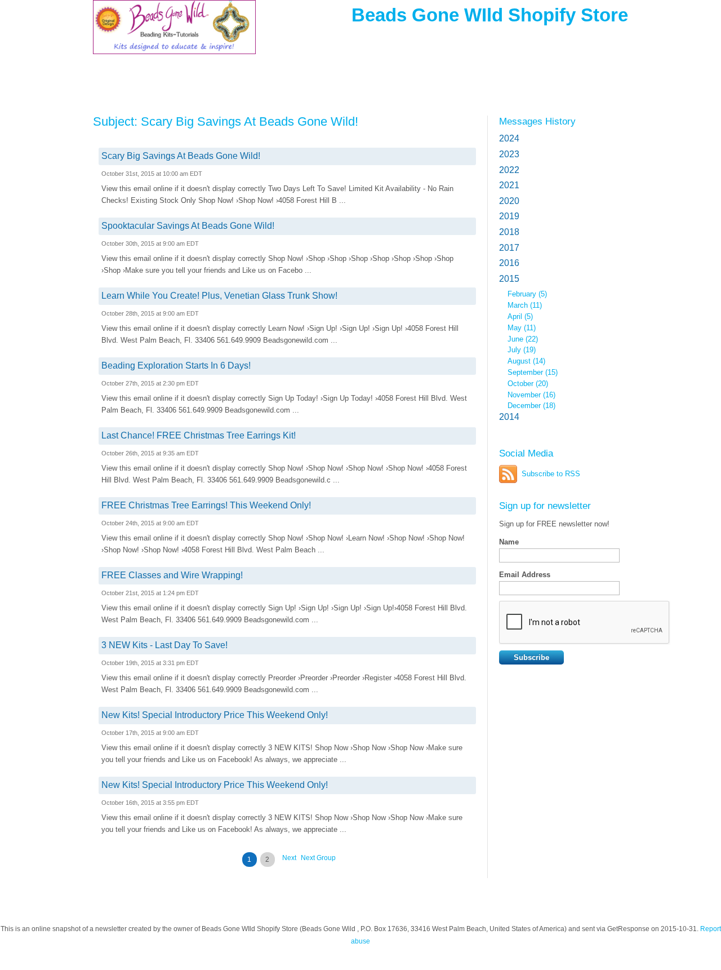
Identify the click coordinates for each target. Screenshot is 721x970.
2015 (509, 279)
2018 (509, 232)
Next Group (318, 858)
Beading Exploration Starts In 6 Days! (176, 365)
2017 (509, 248)
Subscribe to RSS (551, 474)
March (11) (525, 305)
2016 (509, 263)
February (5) (527, 294)
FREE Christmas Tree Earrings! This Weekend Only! (206, 505)
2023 (509, 154)
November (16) (531, 395)
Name (509, 542)
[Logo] (174, 35)
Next (289, 858)
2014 (509, 417)
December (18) (531, 405)
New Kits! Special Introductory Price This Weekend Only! (214, 715)
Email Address (524, 574)
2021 (509, 185)
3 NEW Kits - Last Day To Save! (164, 645)
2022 (509, 170)
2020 (509, 201)
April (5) (520, 316)
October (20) (528, 383)
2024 (509, 138)
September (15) (533, 372)
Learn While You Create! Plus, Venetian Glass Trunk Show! (219, 295)
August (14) (526, 361)
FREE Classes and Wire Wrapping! (172, 575)
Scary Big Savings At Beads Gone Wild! (180, 156)
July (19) (522, 350)
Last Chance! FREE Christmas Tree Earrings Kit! (198, 435)
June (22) (523, 339)
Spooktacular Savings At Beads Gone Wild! (187, 226)
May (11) (522, 328)
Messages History (537, 121)
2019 (509, 216)
